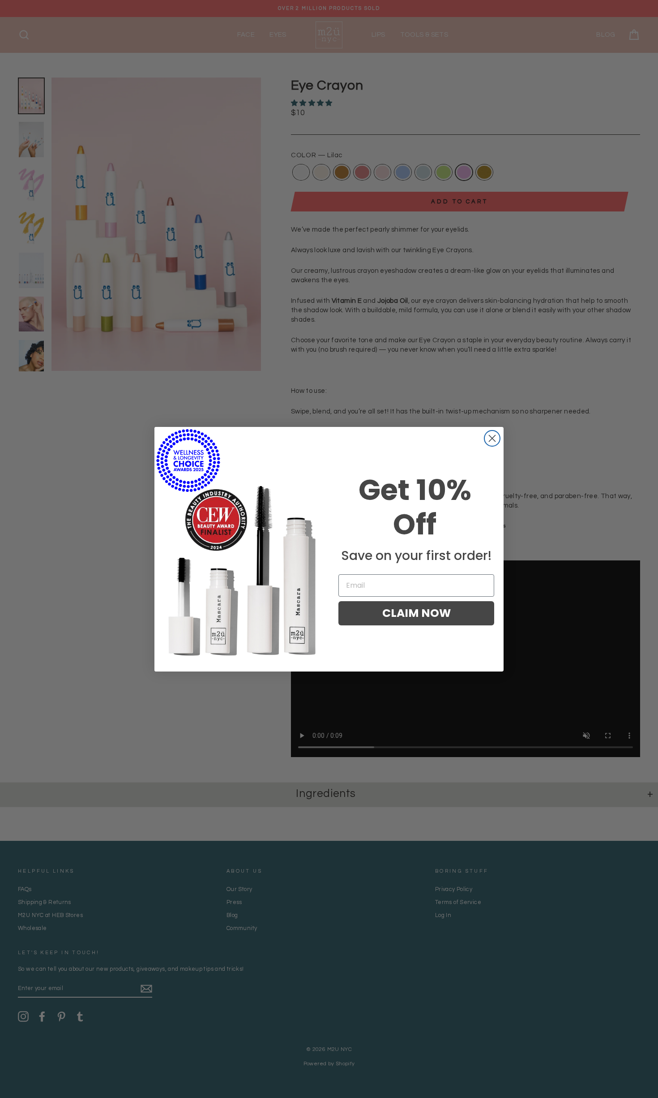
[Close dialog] (492, 438)
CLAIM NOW (416, 613)
